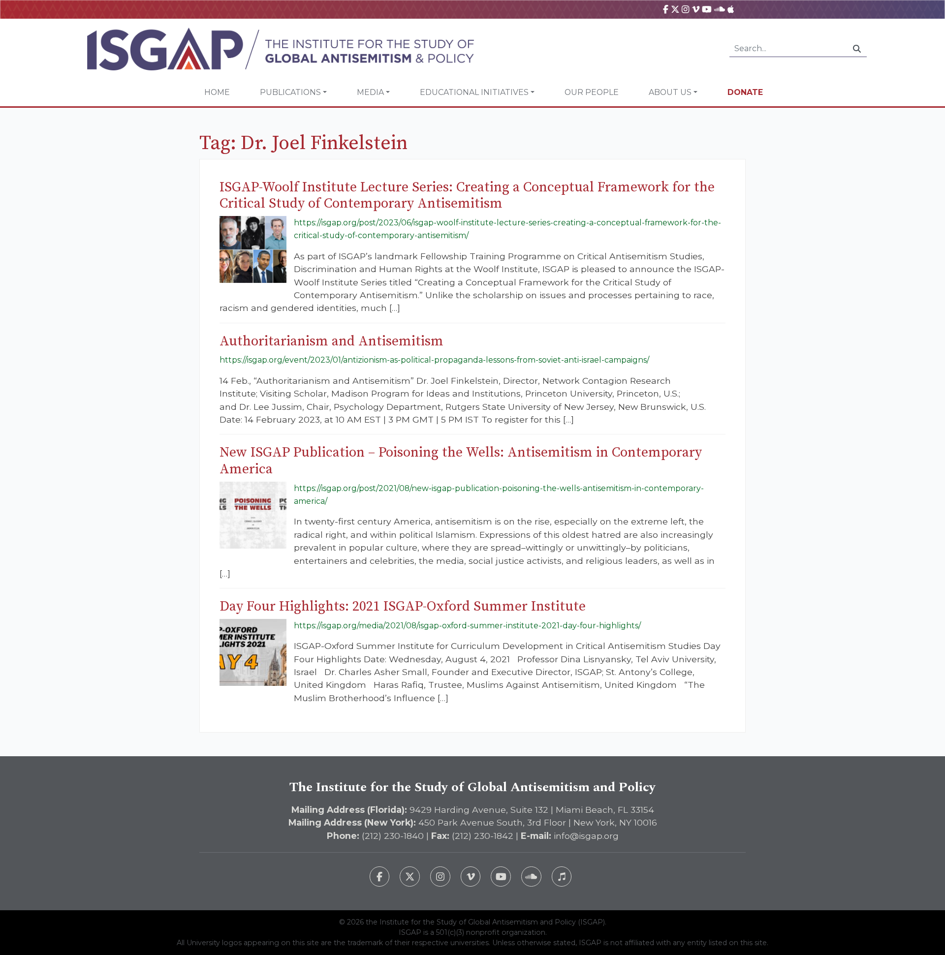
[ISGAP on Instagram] (685, 9)
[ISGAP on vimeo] (695, 9)
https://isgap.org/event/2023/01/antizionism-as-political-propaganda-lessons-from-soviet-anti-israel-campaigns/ (434, 360)
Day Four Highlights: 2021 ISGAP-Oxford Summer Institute (403, 606)
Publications (290, 92)
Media (370, 92)
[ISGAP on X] (675, 9)
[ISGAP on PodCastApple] (730, 9)
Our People (592, 92)
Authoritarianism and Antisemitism (331, 341)
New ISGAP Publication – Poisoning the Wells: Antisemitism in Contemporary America (461, 461)
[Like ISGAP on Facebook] (380, 876)
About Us (670, 92)
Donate (745, 92)
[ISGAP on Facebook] (665, 9)
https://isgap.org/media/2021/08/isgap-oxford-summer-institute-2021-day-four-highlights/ (467, 625)
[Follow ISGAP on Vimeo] (471, 876)
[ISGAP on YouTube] (707, 9)
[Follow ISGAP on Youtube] (501, 876)
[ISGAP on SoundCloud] (719, 9)
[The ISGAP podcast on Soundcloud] (531, 876)
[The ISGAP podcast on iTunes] (562, 876)
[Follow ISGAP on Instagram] (440, 876)
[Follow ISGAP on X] (410, 876)
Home (217, 92)
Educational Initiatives (474, 92)
